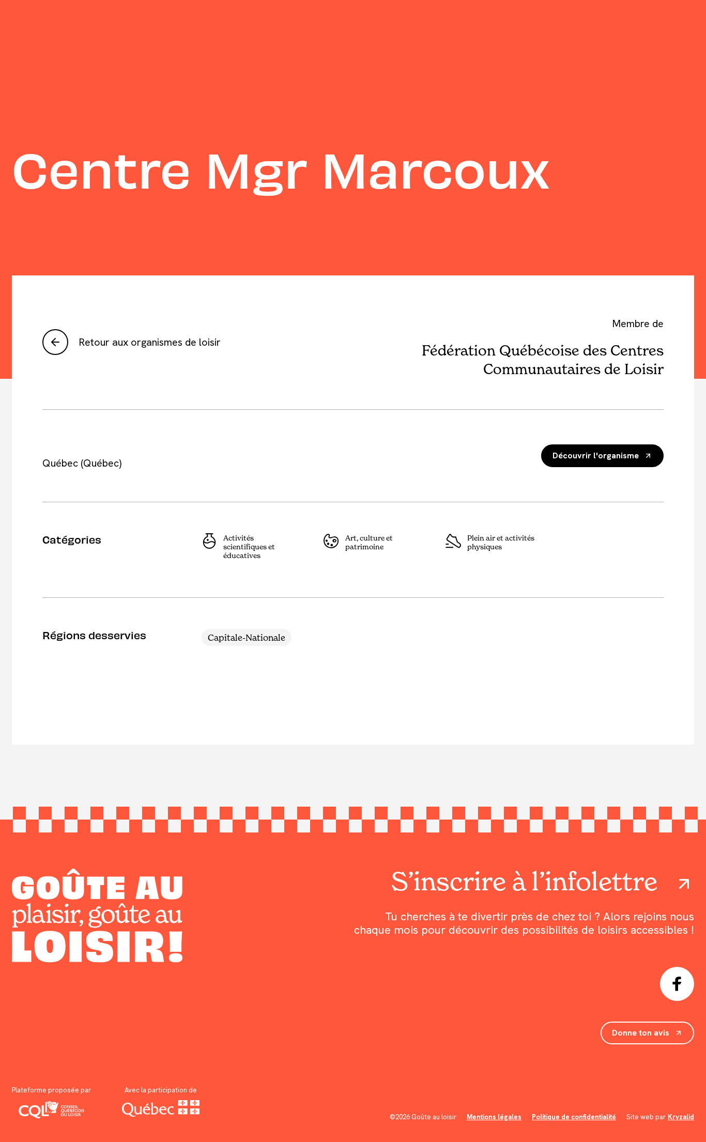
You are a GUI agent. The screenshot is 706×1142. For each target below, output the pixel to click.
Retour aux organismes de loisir (150, 342)
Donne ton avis (640, 1032)
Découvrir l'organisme (595, 455)
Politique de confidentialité (574, 1117)
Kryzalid (681, 1117)
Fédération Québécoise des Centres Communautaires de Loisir (543, 360)
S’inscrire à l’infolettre (524, 881)
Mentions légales (494, 1117)
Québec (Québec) (81, 463)
